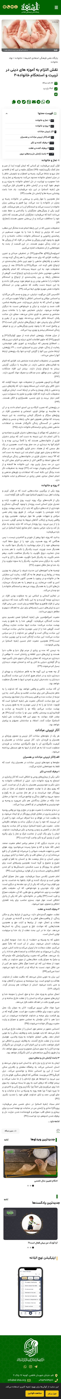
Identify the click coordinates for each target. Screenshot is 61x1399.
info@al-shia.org (17, 1380)
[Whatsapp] (25, 1366)
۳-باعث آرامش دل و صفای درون (34, 154)
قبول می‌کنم (52, 1393)
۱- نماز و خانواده (43, 120)
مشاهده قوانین (35, 1393)
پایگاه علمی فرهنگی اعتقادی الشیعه (41, 58)
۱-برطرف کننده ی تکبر (40, 142)
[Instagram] (30, 1366)
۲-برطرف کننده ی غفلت (39, 148)
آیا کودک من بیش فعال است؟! (43, 1243)
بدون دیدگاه (9, 1131)
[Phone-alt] (8, 7)
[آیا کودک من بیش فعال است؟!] (30, 1224)
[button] (56, 7)
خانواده (18, 58)
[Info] (16, 7)
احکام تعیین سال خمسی (46, 1181)
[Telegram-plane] (36, 1366)
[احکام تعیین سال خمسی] (30, 1162)
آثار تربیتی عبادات (46, 131)
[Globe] (4, 7)
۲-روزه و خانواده (43, 126)
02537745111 (46, 1380)
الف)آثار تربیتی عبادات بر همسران (35, 137)
